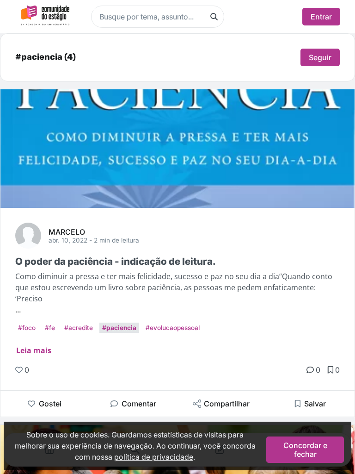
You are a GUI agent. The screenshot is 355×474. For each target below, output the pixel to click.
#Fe (50, 327)
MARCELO (67, 231)
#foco (27, 327)
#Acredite (78, 327)
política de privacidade (153, 457)
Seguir (320, 57)
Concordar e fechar (305, 449)
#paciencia (119, 327)
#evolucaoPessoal (173, 327)
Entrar (321, 16)
